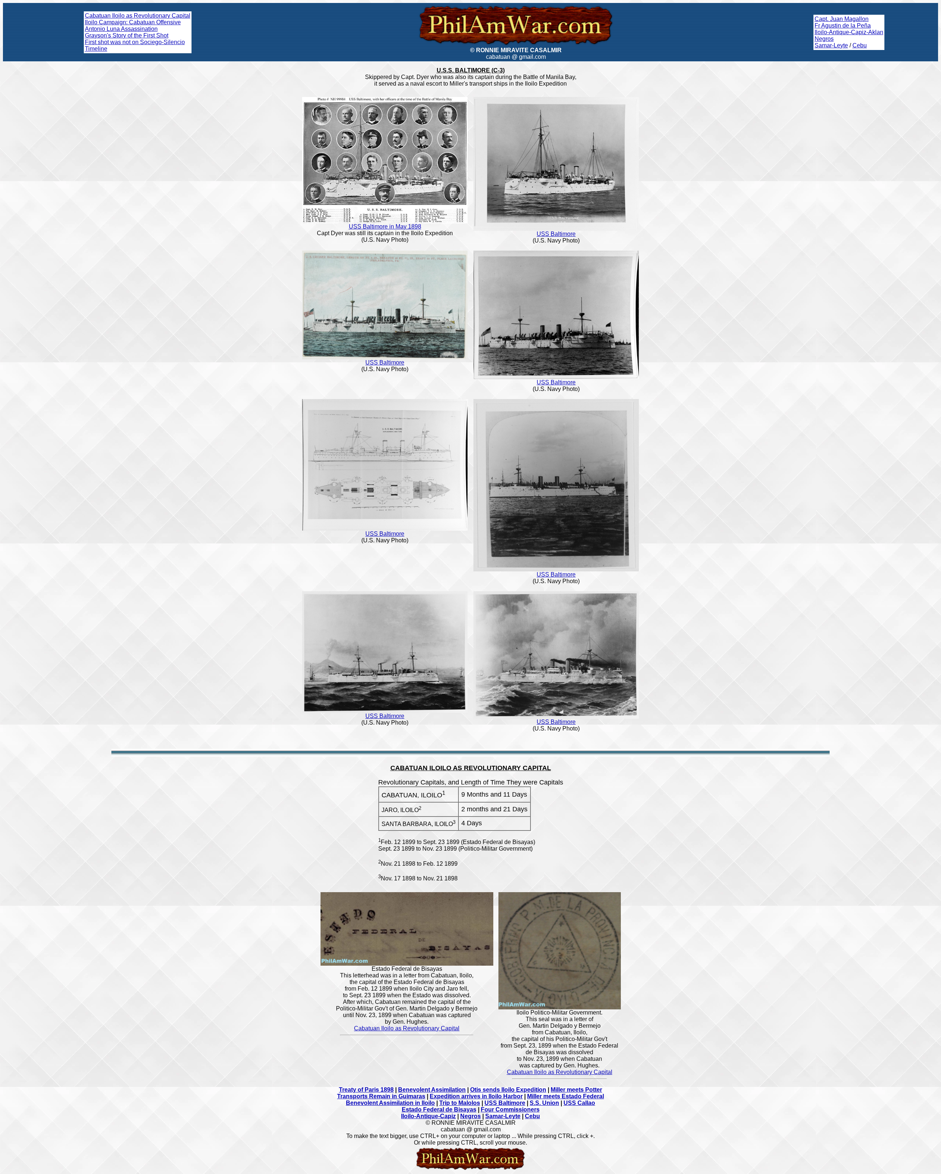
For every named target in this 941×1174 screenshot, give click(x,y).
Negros (824, 39)
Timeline (96, 49)
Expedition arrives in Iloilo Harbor (476, 1096)
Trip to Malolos (459, 1103)
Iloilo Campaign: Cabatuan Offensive (133, 22)
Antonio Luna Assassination (121, 29)
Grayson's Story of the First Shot (126, 35)
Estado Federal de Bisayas (439, 1109)
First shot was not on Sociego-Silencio (135, 42)
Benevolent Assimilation (432, 1090)
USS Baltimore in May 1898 (385, 226)
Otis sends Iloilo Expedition (508, 1090)
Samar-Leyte (831, 45)
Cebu (859, 45)
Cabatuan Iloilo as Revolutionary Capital (137, 15)
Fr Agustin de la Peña (843, 25)
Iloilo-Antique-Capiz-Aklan (849, 32)
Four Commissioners (510, 1109)
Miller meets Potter (576, 1090)
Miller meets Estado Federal (565, 1096)
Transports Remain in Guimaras (381, 1096)
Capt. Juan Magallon (842, 19)
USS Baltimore (556, 234)
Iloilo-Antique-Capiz (428, 1116)
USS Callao (579, 1103)
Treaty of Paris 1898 (366, 1090)
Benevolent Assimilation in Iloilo (390, 1103)
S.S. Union (544, 1103)
